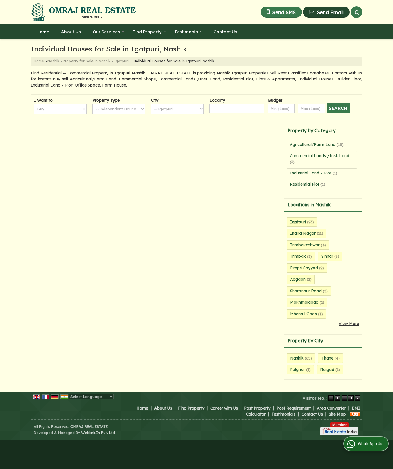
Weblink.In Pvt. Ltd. (98, 432)
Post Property (257, 408)
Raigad (327, 369)
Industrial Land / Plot (310, 173)
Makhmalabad (304, 302)
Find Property (147, 31)
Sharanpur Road (306, 290)
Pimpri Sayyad (304, 267)
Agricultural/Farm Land (312, 144)
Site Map (337, 414)
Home (43, 31)
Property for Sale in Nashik (86, 61)
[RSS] (355, 414)
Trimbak (298, 256)
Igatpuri (121, 61)
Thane (327, 358)
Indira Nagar (303, 233)
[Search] (356, 12)
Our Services (106, 31)
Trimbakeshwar (305, 244)
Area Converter (331, 408)
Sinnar (327, 256)
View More (349, 323)
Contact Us (225, 31)
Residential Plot (304, 184)
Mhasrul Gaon (303, 313)
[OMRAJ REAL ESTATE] (83, 12)
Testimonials (188, 31)
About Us (71, 31)
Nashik (53, 61)
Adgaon (298, 279)
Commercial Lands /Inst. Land (319, 155)
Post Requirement (293, 408)
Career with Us (224, 408)
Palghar (297, 369)
